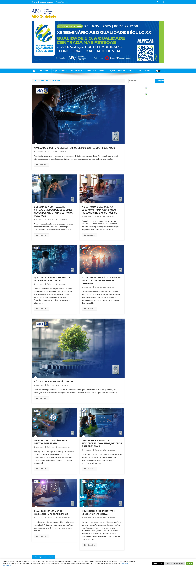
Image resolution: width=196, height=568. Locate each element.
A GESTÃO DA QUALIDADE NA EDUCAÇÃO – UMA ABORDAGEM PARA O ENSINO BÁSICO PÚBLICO (99, 210)
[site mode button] (158, 71)
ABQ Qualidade (44, 16)
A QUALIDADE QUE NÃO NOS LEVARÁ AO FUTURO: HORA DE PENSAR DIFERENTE (101, 280)
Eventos (102, 71)
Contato (147, 71)
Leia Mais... (43, 165)
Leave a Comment (63, 385)
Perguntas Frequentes (117, 71)
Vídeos (138, 71)
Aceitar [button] (189, 563)
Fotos (130, 71)
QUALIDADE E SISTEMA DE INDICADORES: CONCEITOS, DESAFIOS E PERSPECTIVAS (102, 443)
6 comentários (62, 219)
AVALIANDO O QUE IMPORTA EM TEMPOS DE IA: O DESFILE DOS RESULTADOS (74, 148)
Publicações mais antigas (44, 557)
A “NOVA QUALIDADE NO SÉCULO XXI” (54, 381)
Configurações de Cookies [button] (174, 563)
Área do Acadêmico (62, 2)
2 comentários (110, 287)
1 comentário (62, 151)
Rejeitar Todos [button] (158, 563)
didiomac (50, 151)
